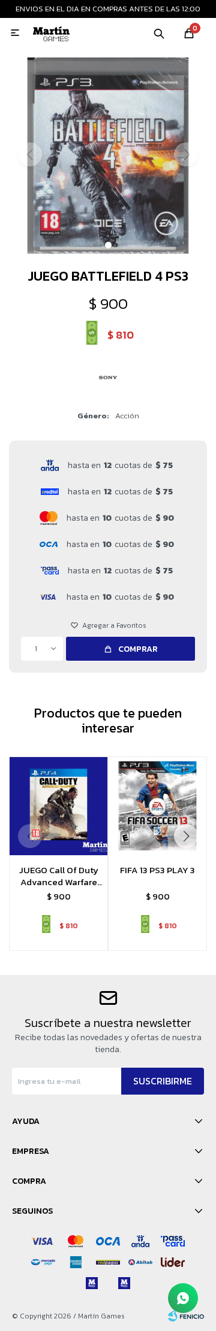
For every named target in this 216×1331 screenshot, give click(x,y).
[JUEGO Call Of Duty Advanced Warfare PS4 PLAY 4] (58, 805)
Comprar (138, 649)
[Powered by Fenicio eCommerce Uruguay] (186, 1316)
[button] (159, 33)
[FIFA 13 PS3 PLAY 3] (157, 805)
